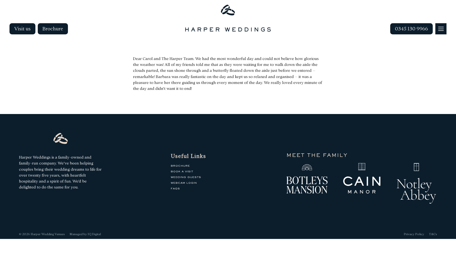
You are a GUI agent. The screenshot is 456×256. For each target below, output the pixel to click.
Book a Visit (182, 171)
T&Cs (433, 234)
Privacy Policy (414, 234)
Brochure (53, 28)
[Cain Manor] (361, 179)
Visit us (22, 28)
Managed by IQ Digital (85, 234)
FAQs (175, 188)
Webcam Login (184, 183)
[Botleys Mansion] (307, 179)
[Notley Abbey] (416, 184)
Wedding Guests (186, 177)
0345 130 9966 (411, 28)
